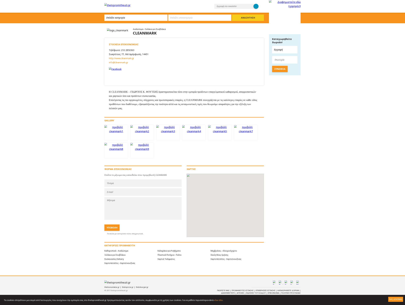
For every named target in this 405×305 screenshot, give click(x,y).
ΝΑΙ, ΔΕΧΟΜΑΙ (395, 299)
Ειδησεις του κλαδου (256, 293)
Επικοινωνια (274, 293)
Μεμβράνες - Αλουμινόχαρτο (224, 250)
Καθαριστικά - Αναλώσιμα (116, 250)
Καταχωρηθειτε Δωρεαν (288, 290)
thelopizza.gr (127, 287)
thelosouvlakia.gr (111, 287)
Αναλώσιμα (138, 29)
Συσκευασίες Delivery (114, 259)
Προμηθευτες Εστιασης (243, 290)
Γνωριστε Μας (223, 290)
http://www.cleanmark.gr (121, 58)
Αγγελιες (241, 293)
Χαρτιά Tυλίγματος (166, 259)
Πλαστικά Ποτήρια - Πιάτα (169, 255)
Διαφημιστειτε (228, 293)
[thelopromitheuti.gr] (117, 5)
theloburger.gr (142, 287)
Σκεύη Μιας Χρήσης (219, 255)
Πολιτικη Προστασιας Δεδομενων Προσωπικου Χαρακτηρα (274, 294)
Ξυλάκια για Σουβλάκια (155, 29)
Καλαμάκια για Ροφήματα (169, 250)
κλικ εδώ (218, 300)
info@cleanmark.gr (118, 62)
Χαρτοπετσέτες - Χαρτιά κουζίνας (226, 259)
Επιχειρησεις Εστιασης (266, 290)
